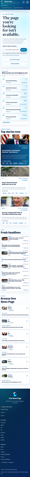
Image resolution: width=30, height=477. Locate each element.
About (2, 447)
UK (9, 321)
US (9, 334)
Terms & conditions (5, 459)
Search (23, 49)
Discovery (3, 422)
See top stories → (6, 122)
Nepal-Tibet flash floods (18, 7)
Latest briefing (4, 409)
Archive (2, 415)
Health (2, 437)
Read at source (26, 240)
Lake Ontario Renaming (6, 7)
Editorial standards (5, 454)
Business (10, 347)
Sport (9, 361)
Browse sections (15, 63)
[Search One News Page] (23, 2)
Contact (3, 452)
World (10, 308)
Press (2, 449)
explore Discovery (18, 41)
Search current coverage (9, 46)
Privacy (2, 457)
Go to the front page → (15, 59)
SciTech (10, 376)
